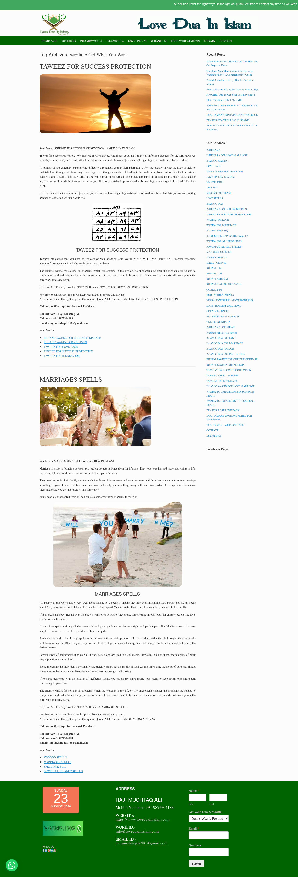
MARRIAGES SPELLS (71, 379)
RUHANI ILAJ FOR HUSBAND (223, 284)
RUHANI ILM (158, 41)
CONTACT (226, 41)
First (191, 804)
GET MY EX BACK (217, 311)
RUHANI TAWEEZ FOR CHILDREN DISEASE (72, 338)
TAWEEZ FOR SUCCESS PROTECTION (95, 66)
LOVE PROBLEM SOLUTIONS (223, 305)
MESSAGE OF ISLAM (218, 193)
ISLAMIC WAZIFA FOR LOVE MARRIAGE (230, 386)
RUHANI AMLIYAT (217, 279)
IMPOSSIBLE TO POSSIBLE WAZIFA (227, 236)
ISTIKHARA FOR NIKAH (220, 327)
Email (194, 828)
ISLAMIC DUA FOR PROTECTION (225, 354)
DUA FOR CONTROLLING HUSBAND (227, 120)
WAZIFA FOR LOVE (217, 219)
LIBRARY (209, 41)
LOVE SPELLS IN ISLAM (220, 177)
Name (194, 791)
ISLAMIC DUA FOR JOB (220, 348)
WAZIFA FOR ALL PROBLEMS (224, 241)
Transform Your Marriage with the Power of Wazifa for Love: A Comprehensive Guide (229, 73)
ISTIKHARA (68, 41)
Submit (196, 863)
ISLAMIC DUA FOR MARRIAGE (224, 343)
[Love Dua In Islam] (55, 24)
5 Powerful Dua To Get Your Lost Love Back (230, 94)
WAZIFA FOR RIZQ (217, 230)
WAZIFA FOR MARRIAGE (221, 225)
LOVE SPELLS (214, 198)
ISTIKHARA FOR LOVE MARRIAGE (227, 155)
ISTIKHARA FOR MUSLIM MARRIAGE (228, 214)
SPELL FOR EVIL (55, 766)
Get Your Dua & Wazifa (205, 812)
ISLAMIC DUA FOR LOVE (221, 338)
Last (211, 804)
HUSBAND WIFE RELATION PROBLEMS (229, 300)
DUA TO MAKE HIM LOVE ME (224, 100)
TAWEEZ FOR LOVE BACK (61, 347)
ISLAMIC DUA (115, 41)
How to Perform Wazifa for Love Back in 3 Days (232, 89)
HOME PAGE (49, 41)
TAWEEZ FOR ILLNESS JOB (62, 356)
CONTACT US (214, 289)
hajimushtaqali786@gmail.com (141, 843)
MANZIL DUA (214, 182)
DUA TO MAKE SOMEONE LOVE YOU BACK (232, 115)
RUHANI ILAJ (214, 273)
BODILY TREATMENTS (185, 41)
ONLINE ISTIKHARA (218, 322)
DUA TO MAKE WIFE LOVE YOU (225, 425)
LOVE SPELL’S (137, 41)
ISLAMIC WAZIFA (91, 41)
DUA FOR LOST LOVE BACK (222, 410)
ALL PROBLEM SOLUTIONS (222, 316)
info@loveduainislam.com (137, 831)
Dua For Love (213, 435)
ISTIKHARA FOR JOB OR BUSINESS (227, 209)
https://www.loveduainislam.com (143, 819)
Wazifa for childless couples (221, 332)
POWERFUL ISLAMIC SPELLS (63, 771)
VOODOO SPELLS (55, 757)
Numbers (195, 845)
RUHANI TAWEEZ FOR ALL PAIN (65, 342)
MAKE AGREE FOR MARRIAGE (224, 171)
